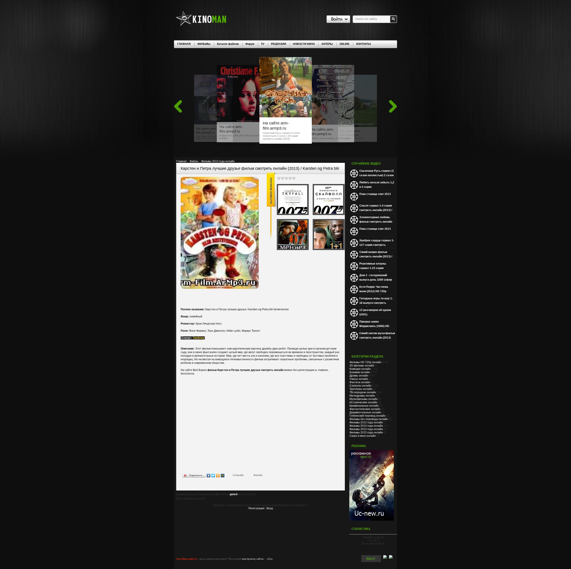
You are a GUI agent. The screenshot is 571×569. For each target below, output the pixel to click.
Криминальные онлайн (364, 405)
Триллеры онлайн (361, 389)
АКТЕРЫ (327, 44)
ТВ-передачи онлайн (363, 392)
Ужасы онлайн (359, 379)
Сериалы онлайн (360, 385)
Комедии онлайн (360, 368)
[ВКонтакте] (208, 475)
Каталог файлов (228, 44)
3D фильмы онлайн (362, 365)
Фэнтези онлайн (360, 382)
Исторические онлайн (363, 402)
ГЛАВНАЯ (184, 44)
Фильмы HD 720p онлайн (365, 362)
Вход (270, 508)
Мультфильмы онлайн (364, 399)
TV (262, 44)
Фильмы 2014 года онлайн (366, 429)
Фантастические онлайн (365, 409)
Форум (249, 44)
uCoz (270, 558)
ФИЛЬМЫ (203, 44)
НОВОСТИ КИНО (304, 44)
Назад (178, 106)
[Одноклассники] (218, 475)
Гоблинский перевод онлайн (367, 415)
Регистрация (256, 508)
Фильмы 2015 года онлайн (366, 432)
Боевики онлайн (360, 372)
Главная (181, 161)
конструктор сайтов (252, 558)
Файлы (194, 161)
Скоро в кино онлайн (363, 435)
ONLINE (344, 44)
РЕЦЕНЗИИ (278, 44)
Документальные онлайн (365, 412)
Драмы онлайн (359, 375)
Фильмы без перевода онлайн (369, 419)
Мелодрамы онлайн (362, 395)
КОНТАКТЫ (363, 44)
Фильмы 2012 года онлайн (366, 422)
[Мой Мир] (222, 475)
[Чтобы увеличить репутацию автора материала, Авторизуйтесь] (237, 475)
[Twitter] (213, 475)
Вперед (393, 106)
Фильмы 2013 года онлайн (218, 161)
